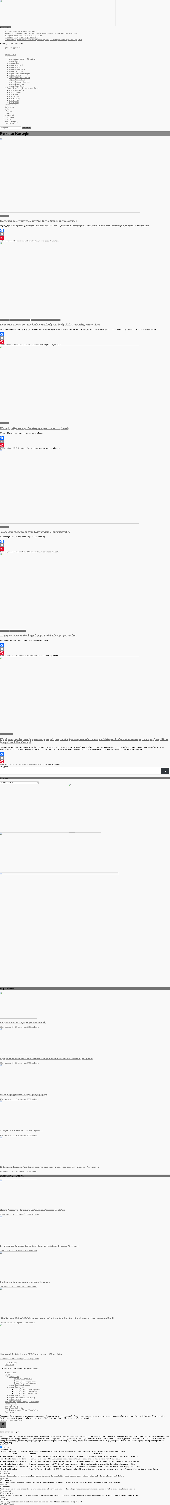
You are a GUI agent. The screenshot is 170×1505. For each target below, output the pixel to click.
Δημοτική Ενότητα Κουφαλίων (25, 1391)
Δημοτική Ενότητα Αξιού (23, 1379)
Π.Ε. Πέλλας (14, 101)
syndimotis (33, 241)
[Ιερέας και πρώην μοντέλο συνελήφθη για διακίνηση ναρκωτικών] (85, 175)
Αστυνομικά (9, 115)
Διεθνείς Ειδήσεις (11, 121)
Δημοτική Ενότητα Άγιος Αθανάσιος (27, 1389)
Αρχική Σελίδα (10, 55)
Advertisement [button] (5, 1491)
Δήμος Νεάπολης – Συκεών (19, 78)
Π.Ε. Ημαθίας (14, 99)
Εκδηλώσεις (9, 107)
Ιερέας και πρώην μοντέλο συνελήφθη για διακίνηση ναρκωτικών (38, 220)
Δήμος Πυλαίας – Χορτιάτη (19, 82)
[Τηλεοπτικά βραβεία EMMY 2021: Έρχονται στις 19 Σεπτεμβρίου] (85, 1337)
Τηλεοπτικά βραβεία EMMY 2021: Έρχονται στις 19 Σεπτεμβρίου (31, 1354)
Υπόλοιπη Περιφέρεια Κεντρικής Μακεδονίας (22, 88)
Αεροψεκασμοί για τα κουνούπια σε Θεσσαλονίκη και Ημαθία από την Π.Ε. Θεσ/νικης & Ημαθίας (41, 33)
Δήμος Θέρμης (14, 67)
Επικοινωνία (9, 124)
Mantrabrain (33, 1369)
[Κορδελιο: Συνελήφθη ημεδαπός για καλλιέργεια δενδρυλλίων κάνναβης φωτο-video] (85, 279)
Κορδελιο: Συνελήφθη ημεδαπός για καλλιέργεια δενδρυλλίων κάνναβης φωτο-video (50, 324)
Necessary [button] (4, 1445)
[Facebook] (85, 230)
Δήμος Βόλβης (14, 61)
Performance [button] (4, 1478)
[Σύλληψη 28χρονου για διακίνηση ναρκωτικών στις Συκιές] (85, 383)
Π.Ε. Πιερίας (14, 103)
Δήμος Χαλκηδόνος (16, 84)
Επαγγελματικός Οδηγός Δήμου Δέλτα (23, 1410)
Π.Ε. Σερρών (14, 96)
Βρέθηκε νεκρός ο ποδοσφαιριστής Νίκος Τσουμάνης (25, 1282)
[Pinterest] (85, 238)
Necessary (6, 1447)
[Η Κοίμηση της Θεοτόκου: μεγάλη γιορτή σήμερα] (85, 1077)
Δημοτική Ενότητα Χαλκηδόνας (25, 1393)
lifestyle (7, 113)
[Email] (85, 234)
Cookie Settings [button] (6, 1420)
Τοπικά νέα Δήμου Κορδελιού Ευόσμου (45, 320)
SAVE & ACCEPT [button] (7, 1504)
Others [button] (2, 1497)
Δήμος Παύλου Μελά (17, 80)
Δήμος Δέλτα (14, 63)
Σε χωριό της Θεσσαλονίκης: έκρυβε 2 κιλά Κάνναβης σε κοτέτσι (38, 635)
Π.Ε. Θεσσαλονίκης (16, 90)
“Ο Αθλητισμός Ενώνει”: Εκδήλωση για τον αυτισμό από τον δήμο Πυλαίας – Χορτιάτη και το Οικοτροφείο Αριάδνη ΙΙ (57, 1318)
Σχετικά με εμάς (11, 1363)
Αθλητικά (8, 111)
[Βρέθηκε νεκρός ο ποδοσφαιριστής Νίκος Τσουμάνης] (85, 1265)
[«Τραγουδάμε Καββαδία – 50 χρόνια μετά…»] (85, 1113)
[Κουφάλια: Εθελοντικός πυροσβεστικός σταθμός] (85, 1005)
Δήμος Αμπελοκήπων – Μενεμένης (22, 59)
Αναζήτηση (4, 767)
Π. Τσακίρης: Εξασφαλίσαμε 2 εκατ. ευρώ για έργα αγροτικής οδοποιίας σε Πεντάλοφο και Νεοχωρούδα (43, 40)
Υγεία (7, 109)
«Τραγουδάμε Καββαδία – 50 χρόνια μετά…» (21, 38)
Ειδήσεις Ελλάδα (11, 105)
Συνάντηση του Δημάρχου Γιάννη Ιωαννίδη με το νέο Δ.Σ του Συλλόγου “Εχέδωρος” (40, 1246)
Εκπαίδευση (9, 117)
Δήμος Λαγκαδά (15, 76)
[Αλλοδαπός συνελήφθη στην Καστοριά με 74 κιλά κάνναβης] (85, 486)
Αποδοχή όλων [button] (17, 1420)
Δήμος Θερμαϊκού (16, 65)
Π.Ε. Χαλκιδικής (15, 92)
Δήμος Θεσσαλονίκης (17, 69)
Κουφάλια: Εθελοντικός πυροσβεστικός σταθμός (23, 31)
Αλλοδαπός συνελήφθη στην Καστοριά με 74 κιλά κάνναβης (35, 531)
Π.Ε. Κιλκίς (13, 94)
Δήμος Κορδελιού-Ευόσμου (19, 74)
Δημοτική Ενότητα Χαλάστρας (25, 1383)
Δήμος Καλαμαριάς (16, 71)
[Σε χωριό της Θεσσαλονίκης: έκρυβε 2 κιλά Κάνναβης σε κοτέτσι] (85, 590)
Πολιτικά (8, 119)
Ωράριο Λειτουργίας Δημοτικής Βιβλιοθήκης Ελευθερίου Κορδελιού (32, 1210)
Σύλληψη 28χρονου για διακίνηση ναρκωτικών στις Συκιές (34, 428)
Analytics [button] (3, 1484)
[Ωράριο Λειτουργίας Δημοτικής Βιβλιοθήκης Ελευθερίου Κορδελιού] (85, 1192)
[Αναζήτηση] (165, 771)
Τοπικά (7, 57)
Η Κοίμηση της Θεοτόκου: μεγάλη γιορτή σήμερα (23, 35)
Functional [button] (4, 1471)
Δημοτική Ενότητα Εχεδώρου (25, 1381)
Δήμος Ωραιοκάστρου (17, 86)
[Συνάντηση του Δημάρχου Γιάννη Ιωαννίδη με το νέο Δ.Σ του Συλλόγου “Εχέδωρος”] (85, 1228)
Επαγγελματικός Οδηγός (14, 1408)
